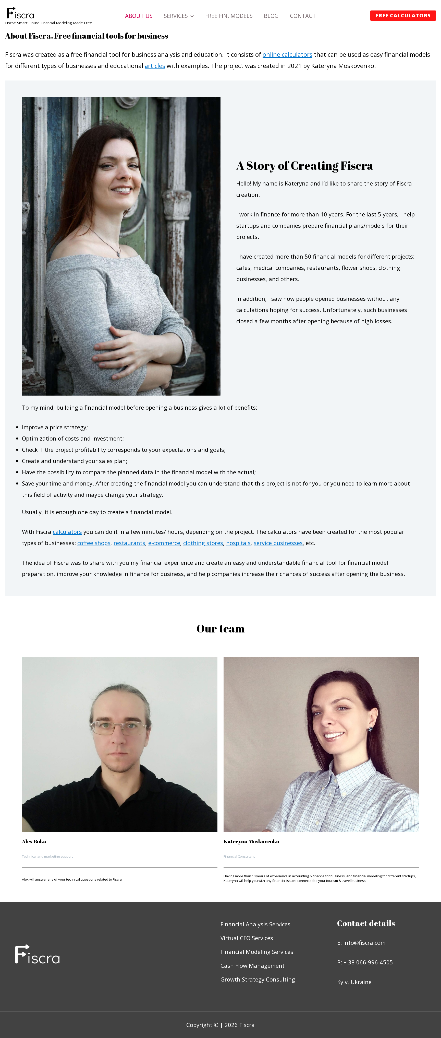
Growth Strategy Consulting (257, 979)
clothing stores (203, 543)
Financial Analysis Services (255, 924)
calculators (67, 531)
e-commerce (164, 543)
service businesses (278, 543)
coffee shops (94, 543)
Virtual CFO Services (246, 938)
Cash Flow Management (252, 965)
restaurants (129, 543)
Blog (271, 15)
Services (176, 15)
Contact (303, 15)
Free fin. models (229, 15)
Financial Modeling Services (256, 951)
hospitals (238, 543)
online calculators (287, 54)
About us (139, 15)
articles (155, 65)
